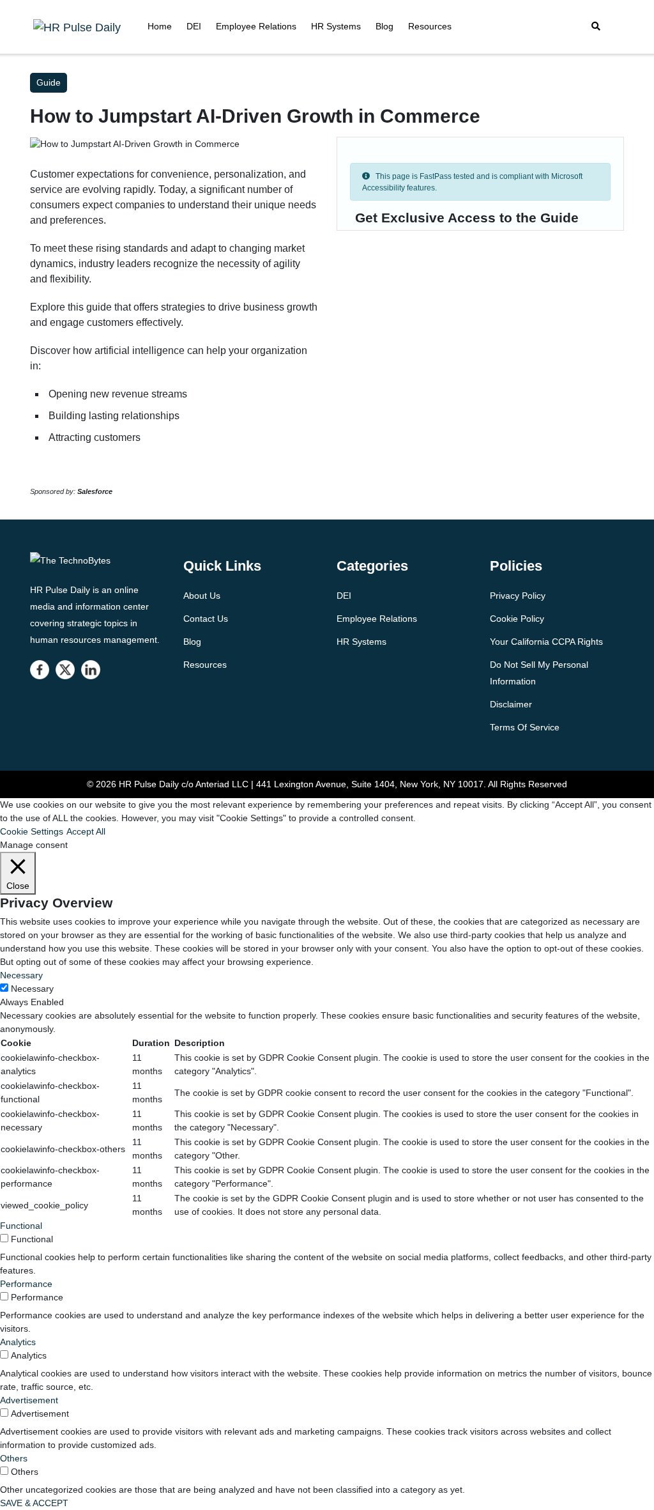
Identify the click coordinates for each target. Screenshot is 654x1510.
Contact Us (205, 618)
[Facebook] (39, 669)
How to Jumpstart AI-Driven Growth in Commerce (255, 116)
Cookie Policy (517, 618)
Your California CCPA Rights (546, 641)
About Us (201, 595)
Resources (430, 26)
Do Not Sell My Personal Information (539, 672)
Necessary (32, 988)
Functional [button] (21, 1226)
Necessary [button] (21, 975)
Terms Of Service (524, 727)
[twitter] (65, 669)
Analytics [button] (18, 1342)
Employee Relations (256, 26)
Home (160, 26)
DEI (193, 26)
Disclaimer (511, 704)
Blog (384, 26)
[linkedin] (90, 669)
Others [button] (13, 1458)
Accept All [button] (85, 831)
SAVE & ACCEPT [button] (34, 1503)
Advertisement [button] (29, 1400)
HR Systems (336, 26)
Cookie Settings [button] (31, 831)
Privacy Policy (517, 595)
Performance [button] (26, 1284)
